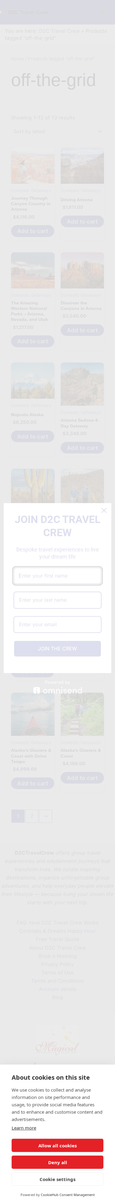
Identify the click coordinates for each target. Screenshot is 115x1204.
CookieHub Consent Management (68, 1194)
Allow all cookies (57, 1145)
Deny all (57, 1162)
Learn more (24, 1128)
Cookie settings (57, 1179)
